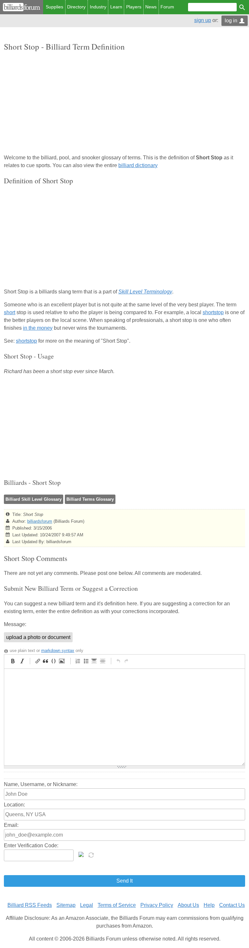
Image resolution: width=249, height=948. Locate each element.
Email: (11, 825)
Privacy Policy (156, 905)
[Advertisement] (124, 103)
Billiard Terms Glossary (90, 499)
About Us (188, 905)
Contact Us (232, 905)
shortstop (213, 312)
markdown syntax (57, 650)
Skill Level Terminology (145, 291)
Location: (14, 804)
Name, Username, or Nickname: (40, 784)
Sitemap (66, 905)
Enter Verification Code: (31, 845)
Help (209, 905)
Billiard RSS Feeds (29, 905)
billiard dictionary (138, 165)
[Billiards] (21, 7)
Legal (86, 905)
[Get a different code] (92, 854)
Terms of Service (117, 905)
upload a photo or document (38, 637)
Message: (15, 624)
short (9, 312)
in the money (38, 328)
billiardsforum (39, 521)
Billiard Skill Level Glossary (34, 499)
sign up (202, 20)
